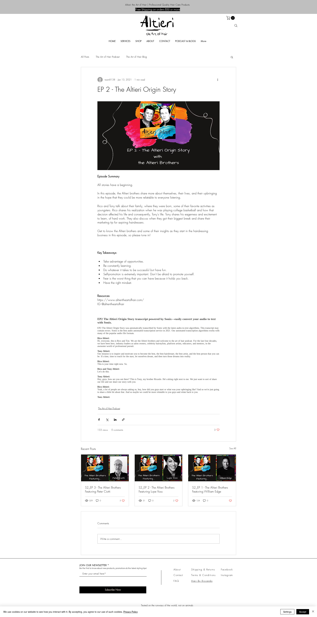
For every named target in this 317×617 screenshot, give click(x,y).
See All (232, 448)
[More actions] (218, 80)
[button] (185, 41)
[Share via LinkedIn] (115, 419)
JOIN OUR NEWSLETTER (93, 565)
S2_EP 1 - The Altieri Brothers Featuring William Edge (210, 489)
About (177, 569)
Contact (178, 575)
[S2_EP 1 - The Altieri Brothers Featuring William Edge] (212, 468)
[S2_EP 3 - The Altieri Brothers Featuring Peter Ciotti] (105, 468)
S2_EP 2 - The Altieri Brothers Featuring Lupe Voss (157, 489)
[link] (231, 18)
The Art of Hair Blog (136, 57)
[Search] (235, 25)
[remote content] (158, 356)
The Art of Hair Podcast (108, 57)
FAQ (176, 581)
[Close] (313, 611)
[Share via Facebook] (99, 419)
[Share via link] (123, 419)
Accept (302, 611)
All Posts (85, 57)
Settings (287, 611)
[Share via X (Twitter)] (107, 419)
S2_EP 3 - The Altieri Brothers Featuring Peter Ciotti (103, 489)
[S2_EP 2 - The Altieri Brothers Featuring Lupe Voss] (158, 468)
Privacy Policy (130, 611)
